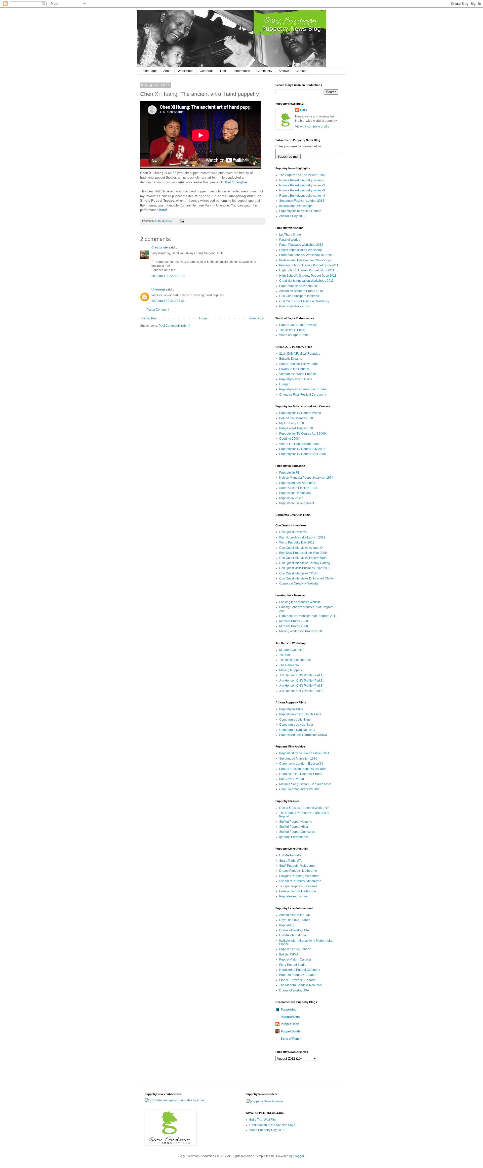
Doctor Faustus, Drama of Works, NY (304, 808)
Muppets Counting (291, 650)
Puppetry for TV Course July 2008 (302, 449)
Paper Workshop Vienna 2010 (299, 286)
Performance (241, 71)
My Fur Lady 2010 (291, 423)
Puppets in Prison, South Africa (300, 714)
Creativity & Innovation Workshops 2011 (306, 280)
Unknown (158, 289)
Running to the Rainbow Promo (300, 774)
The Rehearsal (289, 665)
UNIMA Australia (290, 855)
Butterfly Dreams (290, 358)
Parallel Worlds (289, 239)
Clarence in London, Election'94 (301, 763)
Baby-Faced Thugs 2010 (296, 428)
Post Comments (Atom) (174, 325)
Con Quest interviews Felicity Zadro (303, 558)
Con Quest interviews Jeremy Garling (304, 563)
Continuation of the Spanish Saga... (273, 1125)
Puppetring (286, 925)
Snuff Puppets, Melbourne (297, 865)
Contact (301, 71)
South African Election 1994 (298, 488)
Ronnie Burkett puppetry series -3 (302, 190)
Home (203, 318)
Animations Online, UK (294, 915)
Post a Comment (157, 309)
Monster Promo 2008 (293, 626)
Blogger (298, 1156)
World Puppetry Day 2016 (267, 1130)
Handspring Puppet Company (299, 970)
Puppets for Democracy (295, 493)
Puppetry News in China (295, 379)
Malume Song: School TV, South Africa (305, 784)
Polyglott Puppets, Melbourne (299, 876)
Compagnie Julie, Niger (295, 719)
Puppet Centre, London (295, 949)
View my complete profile (312, 126)
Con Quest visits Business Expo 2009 (304, 568)
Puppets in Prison (291, 498)
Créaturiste (159, 247)
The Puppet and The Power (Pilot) (302, 175)
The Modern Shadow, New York (300, 985)
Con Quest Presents (293, 532)
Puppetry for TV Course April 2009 (302, 433)
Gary (158, 220)
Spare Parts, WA (290, 860)
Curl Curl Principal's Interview (299, 296)
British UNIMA (288, 954)
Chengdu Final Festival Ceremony (302, 394)
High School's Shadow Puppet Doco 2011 (307, 275)
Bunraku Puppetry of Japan (297, 975)
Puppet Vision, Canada (295, 959)
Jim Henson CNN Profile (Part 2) (301, 680)
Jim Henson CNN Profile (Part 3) (301, 685)
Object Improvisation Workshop (300, 250)
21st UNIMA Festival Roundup (299, 353)
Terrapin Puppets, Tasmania (298, 886)
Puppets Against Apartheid (297, 483)
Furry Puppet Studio (292, 965)
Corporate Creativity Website (298, 583)
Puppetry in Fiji (289, 472)
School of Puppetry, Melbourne (300, 881)
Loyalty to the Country (294, 369)
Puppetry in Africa (291, 709)
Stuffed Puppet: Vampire (295, 821)
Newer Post (149, 318)
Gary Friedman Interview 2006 (299, 789)
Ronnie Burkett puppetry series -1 (302, 180)
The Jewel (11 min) (292, 330)
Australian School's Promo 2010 (301, 291)
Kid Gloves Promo (291, 779)
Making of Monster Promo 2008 (300, 631)
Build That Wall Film (262, 1119)
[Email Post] (181, 220)
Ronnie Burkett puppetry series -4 (302, 195)
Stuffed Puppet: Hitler (293, 826)
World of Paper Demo (294, 335)
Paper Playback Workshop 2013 (301, 244)
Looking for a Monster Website (300, 602)
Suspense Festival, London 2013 (301, 200)
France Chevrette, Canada (297, 980)
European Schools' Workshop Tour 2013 (306, 255)
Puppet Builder (291, 1031)
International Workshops (295, 206)
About (167, 71)
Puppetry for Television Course (300, 211)
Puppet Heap (290, 1024)
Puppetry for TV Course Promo (300, 413)
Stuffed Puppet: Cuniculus (297, 831)
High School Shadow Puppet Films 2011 (306, 270)
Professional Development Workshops (305, 260)
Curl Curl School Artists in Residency (304, 301)
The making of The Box (295, 660)
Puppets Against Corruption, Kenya (303, 735)
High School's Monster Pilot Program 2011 (308, 616)
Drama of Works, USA (294, 930)
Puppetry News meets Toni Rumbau (303, 389)
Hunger (284, 384)
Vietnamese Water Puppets (297, 374)
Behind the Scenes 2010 (296, 418)
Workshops (185, 71)
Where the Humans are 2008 (299, 444)
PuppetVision (290, 1017)
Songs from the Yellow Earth (298, 364)
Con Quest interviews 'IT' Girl (298, 573)
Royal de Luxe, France (294, 920)
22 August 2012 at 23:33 (168, 301)
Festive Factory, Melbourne (297, 891)
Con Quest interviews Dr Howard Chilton (307, 578)
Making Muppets (290, 670)
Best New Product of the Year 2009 (303, 553)
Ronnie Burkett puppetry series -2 (302, 185)
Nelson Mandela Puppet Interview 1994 (306, 477)
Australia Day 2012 (292, 216)
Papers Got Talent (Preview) (298, 325)
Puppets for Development (296, 503)
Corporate (207, 71)
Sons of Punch (291, 1038)
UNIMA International (293, 935)
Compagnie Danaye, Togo (297, 730)
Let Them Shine (290, 234)
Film (223, 71)
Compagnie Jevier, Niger (296, 724)
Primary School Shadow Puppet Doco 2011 (308, 265)
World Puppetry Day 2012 (296, 542)
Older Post (256, 318)
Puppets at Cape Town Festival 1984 (304, 753)
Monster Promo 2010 (293, 621)
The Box (285, 655)
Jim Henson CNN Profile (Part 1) (301, 675)
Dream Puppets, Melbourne (298, 870)
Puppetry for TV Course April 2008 (302, 454)
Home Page (148, 71)
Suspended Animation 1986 (298, 758)
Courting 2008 (289, 438)
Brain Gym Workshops (294, 306)
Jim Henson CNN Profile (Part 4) (301, 691)
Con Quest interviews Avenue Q (301, 548)
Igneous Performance (294, 837)
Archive (284, 71)
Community (264, 71)
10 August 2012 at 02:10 (168, 276)
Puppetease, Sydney (293, 896)
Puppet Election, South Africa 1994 (303, 769)
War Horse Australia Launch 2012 (302, 537)
